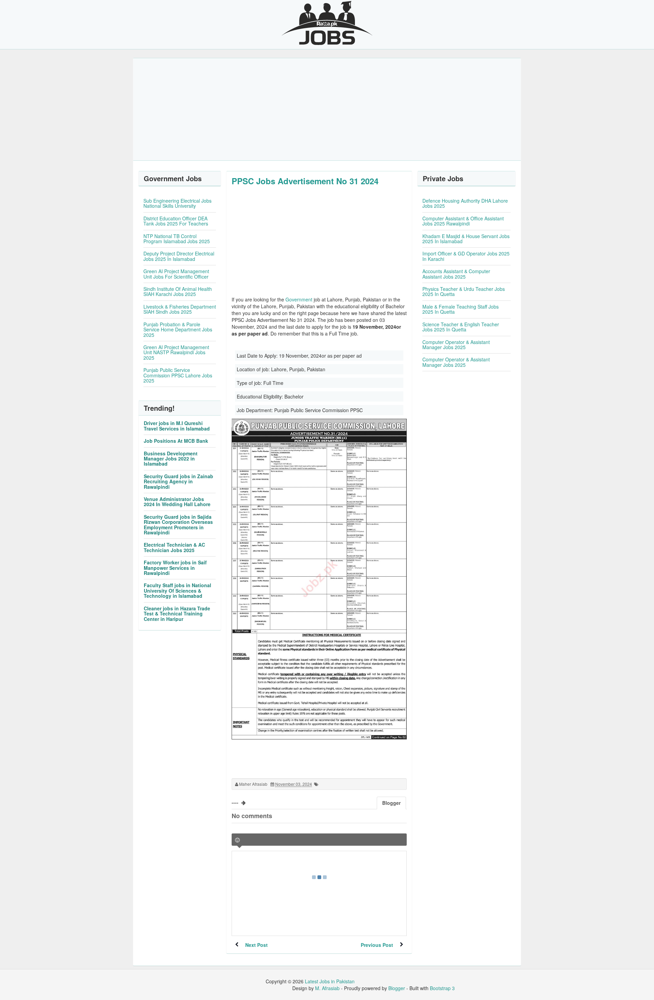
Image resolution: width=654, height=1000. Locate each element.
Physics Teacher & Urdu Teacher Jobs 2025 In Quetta (463, 291)
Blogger (396, 988)
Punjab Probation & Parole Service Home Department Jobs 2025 (177, 329)
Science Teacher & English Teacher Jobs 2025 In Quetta (460, 327)
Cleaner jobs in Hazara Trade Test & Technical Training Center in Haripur (177, 613)
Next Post (256, 944)
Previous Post (377, 944)
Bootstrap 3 (442, 988)
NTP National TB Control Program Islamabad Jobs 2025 (176, 239)
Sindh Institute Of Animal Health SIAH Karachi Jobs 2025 (177, 291)
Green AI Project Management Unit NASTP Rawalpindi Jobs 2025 (176, 352)
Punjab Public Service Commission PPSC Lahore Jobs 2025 (177, 375)
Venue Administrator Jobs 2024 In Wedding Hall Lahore (177, 501)
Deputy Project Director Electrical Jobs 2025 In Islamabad (178, 256)
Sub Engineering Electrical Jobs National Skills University (177, 203)
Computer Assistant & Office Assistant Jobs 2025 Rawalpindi (463, 221)
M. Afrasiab (327, 988)
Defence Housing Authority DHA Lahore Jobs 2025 (465, 203)
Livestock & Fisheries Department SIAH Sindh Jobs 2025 (179, 309)
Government (298, 299)
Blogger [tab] (391, 802)
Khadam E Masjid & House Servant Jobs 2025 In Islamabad (466, 239)
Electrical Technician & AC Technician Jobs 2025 (174, 547)
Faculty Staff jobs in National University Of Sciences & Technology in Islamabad (177, 590)
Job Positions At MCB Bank (176, 440)
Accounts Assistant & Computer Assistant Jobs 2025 (456, 274)
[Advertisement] (327, 109)
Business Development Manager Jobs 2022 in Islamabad (171, 458)
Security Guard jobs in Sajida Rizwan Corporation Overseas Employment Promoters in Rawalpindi (178, 524)
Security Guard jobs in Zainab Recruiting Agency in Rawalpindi (178, 481)
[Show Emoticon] (237, 840)
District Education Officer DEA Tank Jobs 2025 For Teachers (175, 221)
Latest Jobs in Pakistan (330, 981)
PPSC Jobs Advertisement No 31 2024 (305, 181)
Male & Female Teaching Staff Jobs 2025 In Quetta (460, 309)
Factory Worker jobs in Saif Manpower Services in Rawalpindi (175, 567)
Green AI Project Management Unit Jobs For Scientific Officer (176, 274)
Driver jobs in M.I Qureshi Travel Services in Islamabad (177, 426)
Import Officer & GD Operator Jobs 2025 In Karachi (466, 256)
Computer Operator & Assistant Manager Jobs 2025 (456, 344)
